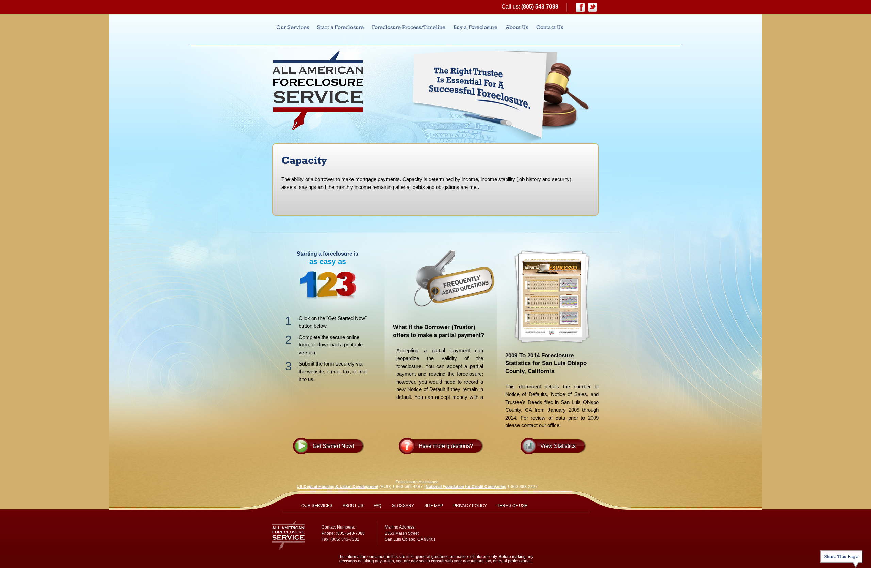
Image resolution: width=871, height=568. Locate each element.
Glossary (403, 505)
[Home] (317, 90)
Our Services (292, 27)
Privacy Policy (470, 505)
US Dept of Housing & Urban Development (337, 486)
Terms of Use (512, 505)
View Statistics (558, 446)
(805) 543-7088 (539, 7)
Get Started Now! (333, 446)
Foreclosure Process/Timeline (408, 27)
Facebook (580, 7)
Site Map (433, 505)
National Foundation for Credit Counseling (466, 486)
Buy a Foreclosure (475, 27)
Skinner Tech (573, 530)
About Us (517, 27)
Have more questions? (445, 446)
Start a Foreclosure (340, 27)
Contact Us (549, 27)
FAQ (377, 505)
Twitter (592, 7)
